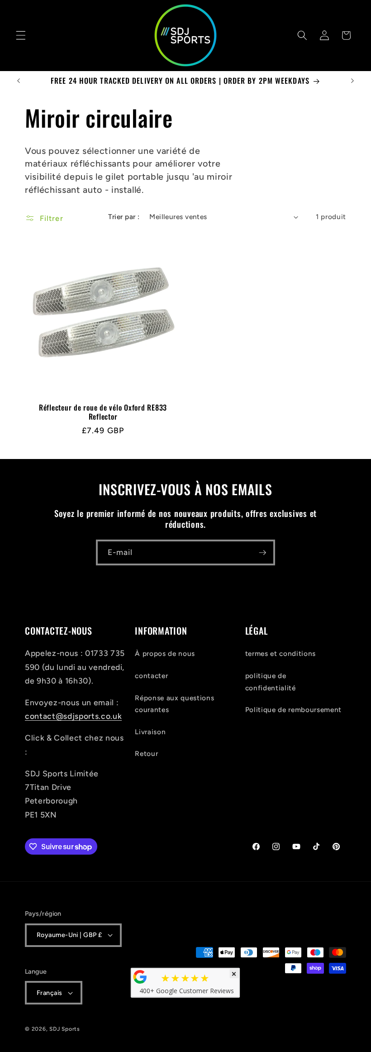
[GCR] (140, 977)
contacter (151, 675)
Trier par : (123, 216)
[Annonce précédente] (19, 81)
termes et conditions (280, 653)
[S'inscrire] (262, 553)
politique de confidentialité (270, 681)
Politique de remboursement (293, 709)
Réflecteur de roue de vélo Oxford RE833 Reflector (103, 412)
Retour (146, 753)
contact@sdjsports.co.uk (73, 716)
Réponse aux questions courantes (174, 703)
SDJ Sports (64, 1029)
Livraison (150, 731)
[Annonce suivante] (352, 81)
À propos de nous (165, 653)
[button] (21, 35)
